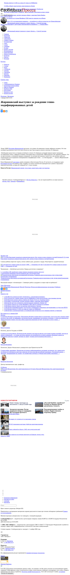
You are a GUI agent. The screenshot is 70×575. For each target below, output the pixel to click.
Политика (7, 35)
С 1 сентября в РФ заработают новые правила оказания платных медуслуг (22, 272)
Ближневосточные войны (11, 85)
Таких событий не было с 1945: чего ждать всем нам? (24, 429)
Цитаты (6, 73)
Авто (5, 43)
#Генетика (27, 287)
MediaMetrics (20, 181)
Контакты (7, 502)
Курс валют (7, 90)
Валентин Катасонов (7, 361)
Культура (6, 55)
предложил (16, 162)
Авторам (6, 501)
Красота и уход (8, 92)
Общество (7, 37)
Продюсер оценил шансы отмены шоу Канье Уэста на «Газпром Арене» (27, 300)
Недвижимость (8, 51)
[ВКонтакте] (2, 111)
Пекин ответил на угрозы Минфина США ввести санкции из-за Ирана (26, 304)
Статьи (6, 66)
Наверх (3, 556)
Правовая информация (10, 497)
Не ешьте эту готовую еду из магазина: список (22, 419)
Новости (6, 64)
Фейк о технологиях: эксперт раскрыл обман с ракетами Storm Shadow (24, 15)
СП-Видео (7, 69)
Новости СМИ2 (5, 436)
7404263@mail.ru (10, 548)
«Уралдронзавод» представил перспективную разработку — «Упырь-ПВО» (26, 24)
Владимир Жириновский (16, 148)
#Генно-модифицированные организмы (42, 287)
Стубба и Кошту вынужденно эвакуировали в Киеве (19, 6)
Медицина (11, 96)
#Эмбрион (57, 287)
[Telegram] (6, 111)
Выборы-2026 (8, 88)
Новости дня (4, 294)
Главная (6, 34)
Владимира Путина (6, 163)
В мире (6, 48)
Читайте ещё (4, 255)
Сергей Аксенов (41, 23)
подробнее (62, 571)
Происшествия (8, 52)
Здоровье (6, 46)
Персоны (6, 75)
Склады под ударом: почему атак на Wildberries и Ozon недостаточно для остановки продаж (32, 298)
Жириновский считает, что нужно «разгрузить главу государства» (30, 168)
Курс (2, 16)
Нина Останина (5, 327)
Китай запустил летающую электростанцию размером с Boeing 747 (25, 303)
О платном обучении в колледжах (10, 316)
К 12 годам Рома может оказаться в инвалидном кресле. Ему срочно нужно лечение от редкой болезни (35, 258)
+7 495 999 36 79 (8, 542)
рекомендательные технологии (35, 553)
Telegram (13, 181)
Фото (5, 67)
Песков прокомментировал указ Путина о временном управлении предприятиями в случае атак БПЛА (36, 307)
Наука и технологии (10, 54)
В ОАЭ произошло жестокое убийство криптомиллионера (26, 424)
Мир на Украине (9, 87)
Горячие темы (5, 79)
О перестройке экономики (8, 350)
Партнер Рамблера (6, 564)
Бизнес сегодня (8, 49)
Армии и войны (8, 40)
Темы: (6, 82)
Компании (7, 77)
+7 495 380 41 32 (8, 550)
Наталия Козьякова (6, 344)
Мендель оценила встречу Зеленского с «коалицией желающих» (24, 296)
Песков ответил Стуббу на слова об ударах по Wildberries (20, 3)
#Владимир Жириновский (11, 287)
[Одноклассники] (4, 111)
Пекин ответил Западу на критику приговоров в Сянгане (22, 306)
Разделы (3, 61)
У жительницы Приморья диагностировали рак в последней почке (20, 273)
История (6, 58)
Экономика (7, 38)
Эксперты (7, 72)
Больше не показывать (7, 573)
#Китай (22, 287)
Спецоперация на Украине (12, 84)
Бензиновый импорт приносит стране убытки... (21, 23)
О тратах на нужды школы (8, 333)
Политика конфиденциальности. (31, 571)
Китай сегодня (8, 93)
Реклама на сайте (9, 499)
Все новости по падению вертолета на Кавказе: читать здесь (26, 434)
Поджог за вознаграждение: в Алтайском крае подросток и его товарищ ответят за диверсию (33, 310)
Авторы (6, 70)
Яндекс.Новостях (32, 180)
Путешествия (8, 41)
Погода (6, 57)
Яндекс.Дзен (6, 181)
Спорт (6, 45)
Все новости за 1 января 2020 (9, 313)
